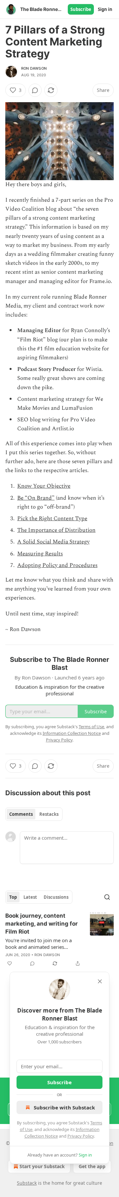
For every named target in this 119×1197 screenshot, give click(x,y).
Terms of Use (91, 727)
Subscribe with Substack (64, 1107)
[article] (59, 939)
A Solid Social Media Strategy (53, 541)
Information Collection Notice (72, 733)
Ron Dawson (34, 68)
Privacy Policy (80, 1136)
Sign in (105, 9)
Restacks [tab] (49, 814)
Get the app (92, 1166)
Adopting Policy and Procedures (57, 565)
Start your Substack (42, 1166)
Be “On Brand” (36, 498)
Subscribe (80, 9)
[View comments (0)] (35, 90)
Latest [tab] (30, 897)
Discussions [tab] (56, 897)
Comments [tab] (21, 814)
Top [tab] (13, 897)
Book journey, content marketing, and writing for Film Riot (41, 923)
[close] (100, 981)
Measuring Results (40, 553)
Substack (27, 1183)
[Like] (9, 963)
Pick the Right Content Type (52, 518)
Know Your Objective (43, 486)
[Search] (107, 897)
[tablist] (33, 814)
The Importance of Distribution (56, 530)
